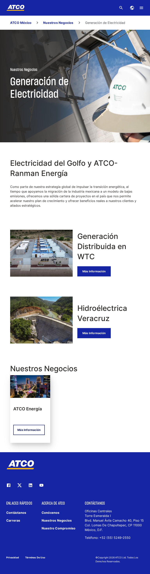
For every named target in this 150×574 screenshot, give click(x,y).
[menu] (141, 7)
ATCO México (20, 23)
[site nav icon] (132, 8)
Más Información (94, 271)
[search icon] (121, 8)
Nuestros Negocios (58, 23)
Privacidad (12, 557)
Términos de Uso (35, 557)
